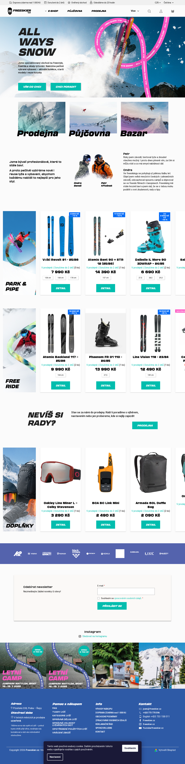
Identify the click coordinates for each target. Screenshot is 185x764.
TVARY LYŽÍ (59, 712)
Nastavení (55, 757)
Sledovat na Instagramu (94, 636)
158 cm (48, 278)
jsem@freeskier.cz (152, 709)
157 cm (106, 278)
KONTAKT (100, 732)
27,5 (140, 278)
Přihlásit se (112, 605)
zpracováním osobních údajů (127, 598)
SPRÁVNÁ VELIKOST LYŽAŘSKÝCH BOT (63, 724)
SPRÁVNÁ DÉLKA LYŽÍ (64, 719)
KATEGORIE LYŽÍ (61, 715)
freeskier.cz (149, 724)
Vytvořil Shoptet (167, 750)
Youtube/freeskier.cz (153, 728)
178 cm (73, 278)
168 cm (61, 278)
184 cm (61, 375)
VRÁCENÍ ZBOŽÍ (61, 732)
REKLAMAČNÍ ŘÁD (104, 724)
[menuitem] (51, 11)
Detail (61, 288)
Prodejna (145, 425)
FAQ (54, 708)
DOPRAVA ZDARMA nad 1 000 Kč (110, 712)
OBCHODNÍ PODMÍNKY (106, 716)
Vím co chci (32, 86)
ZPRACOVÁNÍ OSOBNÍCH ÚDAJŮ (111, 720)
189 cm (151, 375)
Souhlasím (130, 748)
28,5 (150, 278)
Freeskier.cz (149, 720)
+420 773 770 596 (151, 712)
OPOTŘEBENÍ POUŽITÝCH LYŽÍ (69, 729)
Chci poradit (66, 86)
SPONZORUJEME (103, 728)
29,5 (161, 278)
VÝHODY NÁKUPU (103, 709)
